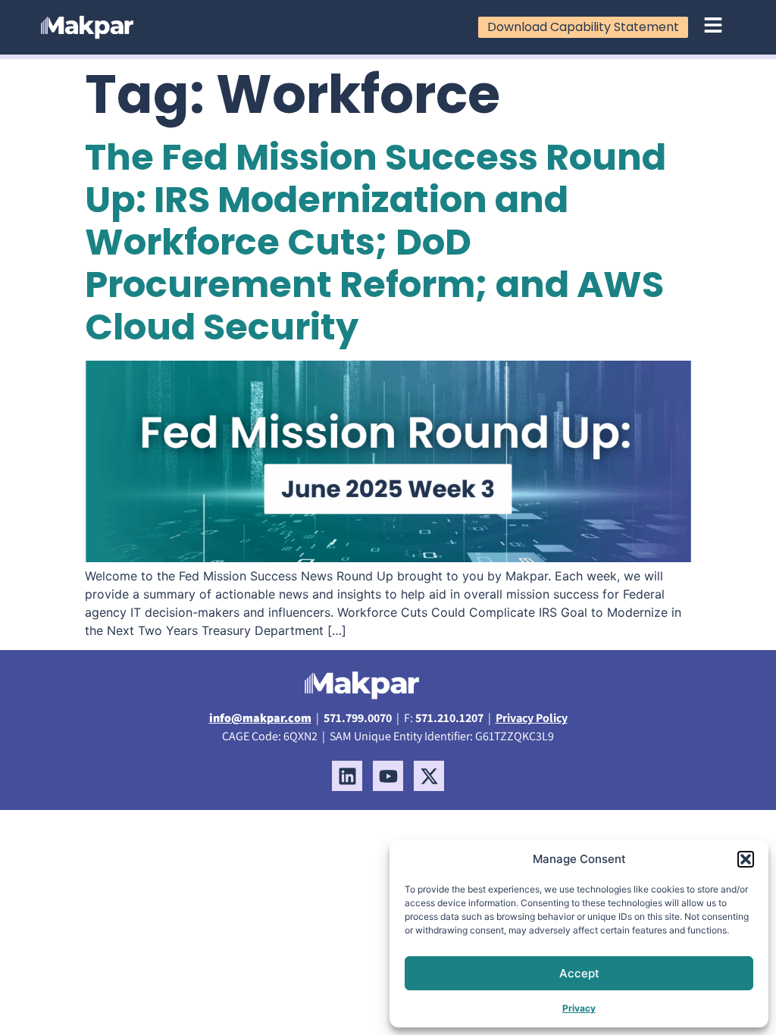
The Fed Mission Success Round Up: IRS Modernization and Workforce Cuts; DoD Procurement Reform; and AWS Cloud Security (375, 242)
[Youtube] (388, 776)
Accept (579, 973)
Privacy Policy (532, 718)
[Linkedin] (347, 776)
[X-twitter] (429, 776)
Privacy (579, 1008)
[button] (745, 859)
